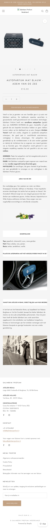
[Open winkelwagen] (47, 11)
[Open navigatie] (3, 11)
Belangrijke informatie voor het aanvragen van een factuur (22, 473)
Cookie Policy (7, 462)
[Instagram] (9, 415)
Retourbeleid (7, 469)
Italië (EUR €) (23, 515)
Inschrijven (12, 503)
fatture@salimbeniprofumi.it (12, 441)
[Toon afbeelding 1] (20, 69)
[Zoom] (45, 21)
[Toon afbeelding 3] (25, 69)
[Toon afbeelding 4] (27, 69)
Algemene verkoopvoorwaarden (13, 458)
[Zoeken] (42, 11)
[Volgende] (34, 69)
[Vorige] (15, 69)
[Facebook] (3, 415)
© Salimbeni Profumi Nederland (25, 520)
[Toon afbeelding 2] (22, 69)
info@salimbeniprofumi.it (11, 431)
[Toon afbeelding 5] (30, 69)
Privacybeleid (7, 466)
